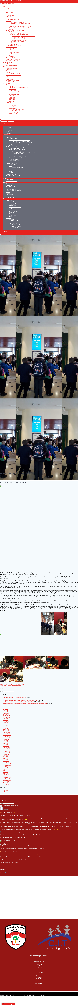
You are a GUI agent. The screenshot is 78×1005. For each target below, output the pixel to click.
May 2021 (5, 770)
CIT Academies (10, 15)
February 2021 (6, 774)
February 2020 (6, 784)
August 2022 (6, 754)
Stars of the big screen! (8, 699)
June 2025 (5, 720)
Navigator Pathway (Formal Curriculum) (19, 27)
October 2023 (6, 736)
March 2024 (6, 729)
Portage (8, 77)
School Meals (12, 98)
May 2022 (5, 758)
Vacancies (8, 16)
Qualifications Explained (18, 109)
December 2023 (7, 733)
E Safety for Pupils (13, 105)
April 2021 (5, 772)
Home (5, 6)
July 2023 (5, 740)
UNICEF (11, 56)
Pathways (8, 21)
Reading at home (13, 42)
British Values (12, 48)
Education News (7, 790)
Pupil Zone (8, 102)
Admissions (9, 69)
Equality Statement (10, 71)
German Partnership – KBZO (16, 51)
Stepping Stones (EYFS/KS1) (16, 22)
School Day (12, 97)
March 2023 (6, 746)
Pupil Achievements (14, 94)
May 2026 (5, 711)
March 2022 (6, 761)
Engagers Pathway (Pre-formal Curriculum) (19, 23)
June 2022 (5, 757)
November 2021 (7, 765)
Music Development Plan (12, 60)
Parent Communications (15, 91)
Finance (8, 72)
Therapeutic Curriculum (12, 58)
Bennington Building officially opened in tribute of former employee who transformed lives (25, 703)
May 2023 (5, 743)
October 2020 (6, 778)
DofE (10, 49)
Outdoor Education (13, 53)
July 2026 (5, 709)
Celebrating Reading (14, 44)
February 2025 (6, 721)
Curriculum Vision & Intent (12, 19)
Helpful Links (12, 89)
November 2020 (7, 777)
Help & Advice (12, 106)
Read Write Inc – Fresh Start (19, 38)
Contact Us (7, 117)
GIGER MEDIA (32, 995)
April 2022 (5, 759)
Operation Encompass (11, 65)
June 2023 (5, 741)
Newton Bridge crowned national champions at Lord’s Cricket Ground (20, 700)
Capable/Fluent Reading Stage (16, 41)
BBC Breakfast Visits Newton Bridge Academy (14, 697)
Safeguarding (7, 62)
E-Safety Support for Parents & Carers (18, 87)
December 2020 (7, 776)
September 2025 (7, 717)
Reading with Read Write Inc (19, 40)
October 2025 (6, 715)
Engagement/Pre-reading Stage (16, 33)
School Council (13, 113)
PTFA (10, 93)
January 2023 (6, 747)
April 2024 (5, 728)
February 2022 (6, 762)
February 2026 (6, 714)
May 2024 (5, 726)
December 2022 (7, 748)
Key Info (5, 66)
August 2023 (6, 739)
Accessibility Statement (11, 68)
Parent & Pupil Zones (10, 83)
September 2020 (7, 780)
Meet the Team (9, 12)
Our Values (9, 11)
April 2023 (5, 744)
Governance (9, 13)
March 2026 (6, 713)
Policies (8, 76)
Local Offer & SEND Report (13, 73)
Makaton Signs (12, 90)
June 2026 (5, 710)
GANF (4, 791)
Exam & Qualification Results (13, 59)
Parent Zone (9, 85)
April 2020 (5, 783)
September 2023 (7, 737)
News (4, 115)
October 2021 (6, 766)
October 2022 (6, 751)
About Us (6, 8)
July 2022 (5, 755)
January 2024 (6, 732)
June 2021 (5, 769)
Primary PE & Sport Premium (13, 80)
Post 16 (11, 29)
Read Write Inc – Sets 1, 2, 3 (19, 37)
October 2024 (6, 724)
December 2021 (7, 763)
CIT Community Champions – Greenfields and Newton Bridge (18, 701)
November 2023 (7, 735)
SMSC (10, 55)
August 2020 (6, 781)
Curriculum (7, 18)
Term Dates (12, 101)
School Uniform (13, 100)
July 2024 (5, 725)
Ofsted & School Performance (13, 75)
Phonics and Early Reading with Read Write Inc (23, 36)
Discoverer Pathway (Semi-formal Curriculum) (20, 26)
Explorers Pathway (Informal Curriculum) (19, 25)
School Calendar (13, 95)
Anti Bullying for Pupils (15, 104)
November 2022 (7, 750)
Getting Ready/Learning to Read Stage (18, 34)
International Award (14, 52)
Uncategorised (6, 793)
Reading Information (14, 32)
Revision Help (15, 112)
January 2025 (6, 722)
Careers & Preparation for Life (13, 45)
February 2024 (6, 731)
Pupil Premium (9, 79)
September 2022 (7, 752)
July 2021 (5, 767)
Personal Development (11, 47)
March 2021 (6, 773)
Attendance (12, 86)
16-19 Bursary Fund (11, 81)
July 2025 (5, 718)
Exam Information (16, 110)
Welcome (8, 9)
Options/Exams (13, 108)
